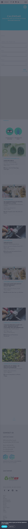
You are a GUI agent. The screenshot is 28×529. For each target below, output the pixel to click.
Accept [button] (4, 526)
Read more (11, 526)
